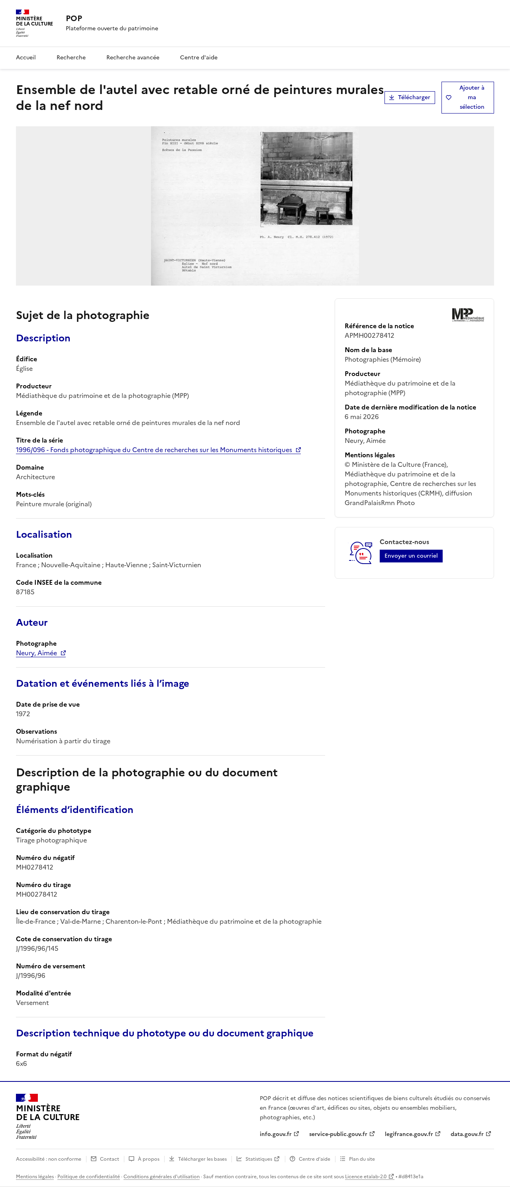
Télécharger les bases (202, 1159)
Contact (109, 1159)
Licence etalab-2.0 (365, 1176)
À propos (148, 1159)
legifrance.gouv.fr (409, 1134)
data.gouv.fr (467, 1134)
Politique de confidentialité (88, 1176)
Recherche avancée (132, 57)
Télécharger (414, 97)
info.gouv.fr (276, 1134)
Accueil (26, 57)
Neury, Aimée (36, 653)
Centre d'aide (199, 57)
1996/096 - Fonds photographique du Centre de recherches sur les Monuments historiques (154, 449)
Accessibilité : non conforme (48, 1159)
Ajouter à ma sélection (471, 97)
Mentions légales (35, 1176)
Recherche (71, 57)
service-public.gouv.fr (338, 1134)
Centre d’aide (314, 1159)
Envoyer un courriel (411, 556)
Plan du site (362, 1159)
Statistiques (258, 1159)
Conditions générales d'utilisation (162, 1176)
